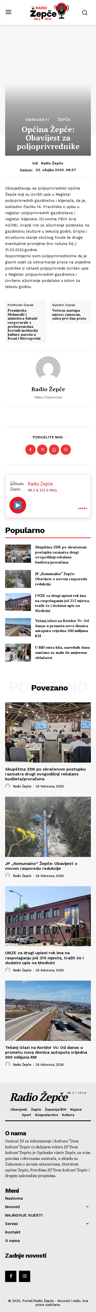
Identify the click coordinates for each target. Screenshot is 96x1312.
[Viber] (66, 450)
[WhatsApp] (54, 450)
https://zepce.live (48, 397)
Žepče (64, 119)
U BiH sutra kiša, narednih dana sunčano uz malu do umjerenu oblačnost (62, 652)
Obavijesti (37, 119)
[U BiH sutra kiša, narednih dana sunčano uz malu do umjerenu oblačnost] (18, 653)
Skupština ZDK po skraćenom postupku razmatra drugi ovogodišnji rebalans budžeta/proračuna (61, 555)
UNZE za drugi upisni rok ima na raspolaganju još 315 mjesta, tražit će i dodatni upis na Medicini (62, 603)
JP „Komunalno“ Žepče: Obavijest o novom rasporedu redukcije (61, 578)
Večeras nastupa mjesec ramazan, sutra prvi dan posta (69, 315)
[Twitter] (42, 450)
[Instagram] (24, 1276)
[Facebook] (30, 450)
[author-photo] (8, 786)
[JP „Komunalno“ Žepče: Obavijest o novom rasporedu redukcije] (18, 579)
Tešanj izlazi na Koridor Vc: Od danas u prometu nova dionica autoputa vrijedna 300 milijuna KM (62, 628)
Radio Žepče (52, 163)
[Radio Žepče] (48, 368)
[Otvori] (17, 505)
